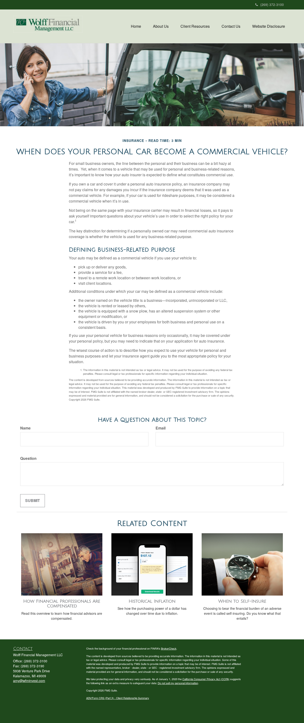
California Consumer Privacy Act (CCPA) (205, 679)
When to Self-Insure (242, 601)
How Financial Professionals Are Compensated (61, 604)
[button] (161, 26)
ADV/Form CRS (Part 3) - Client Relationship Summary (117, 698)
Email (161, 428)
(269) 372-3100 (272, 4)
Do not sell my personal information (178, 683)
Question (28, 458)
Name (25, 428)
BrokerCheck (168, 648)
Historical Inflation (152, 601)
